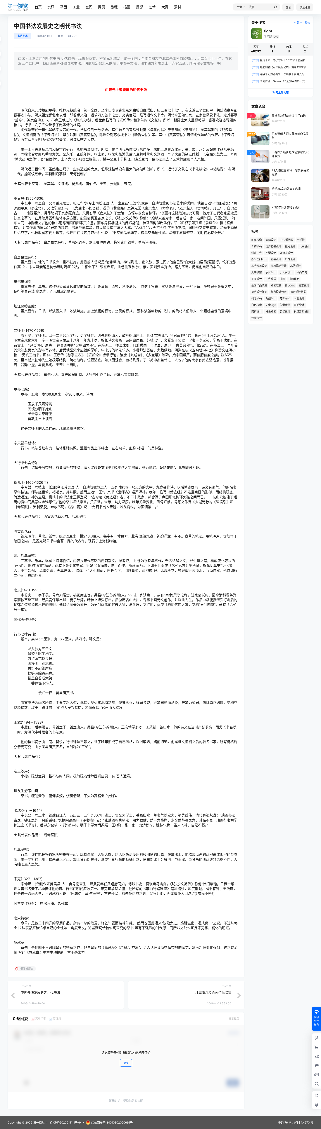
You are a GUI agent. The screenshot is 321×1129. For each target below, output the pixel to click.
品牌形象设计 (259, 265)
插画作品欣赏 (259, 285)
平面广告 (302, 272)
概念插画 (256, 298)
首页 (38, 7)
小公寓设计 (286, 272)
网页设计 (256, 311)
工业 (76, 7)
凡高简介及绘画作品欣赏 (213, 992)
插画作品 (294, 279)
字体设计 (271, 272)
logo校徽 (256, 239)
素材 (177, 7)
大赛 (164, 7)
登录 (288, 7)
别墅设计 (271, 253)
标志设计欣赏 (298, 291)
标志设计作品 (259, 291)
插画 (126, 7)
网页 (101, 7)
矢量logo (271, 305)
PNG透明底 (286, 239)
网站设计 (299, 305)
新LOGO (290, 285)
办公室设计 (286, 253)
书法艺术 (22, 36)
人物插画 (256, 246)
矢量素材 (285, 305)
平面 (63, 7)
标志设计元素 (278, 291)
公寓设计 (304, 246)
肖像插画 (271, 311)
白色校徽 (256, 305)
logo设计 (271, 239)
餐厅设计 (256, 318)
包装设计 (276, 259)
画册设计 (299, 298)
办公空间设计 (259, 259)
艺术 (152, 7)
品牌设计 (295, 265)
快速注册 (305, 7)
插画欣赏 (276, 285)
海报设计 (271, 298)
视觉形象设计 (302, 311)
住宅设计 (290, 246)
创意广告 (256, 253)
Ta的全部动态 (281, 92)
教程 (114, 7)
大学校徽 (256, 272)
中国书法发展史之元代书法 (40, 992)
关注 (299, 22)
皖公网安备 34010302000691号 (112, 1122)
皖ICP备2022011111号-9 (65, 1122)
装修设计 (285, 311)
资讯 (50, 7)
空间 (88, 7)
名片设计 (290, 259)
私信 (307, 22)
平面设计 (256, 279)
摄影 (139, 7)
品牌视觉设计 (278, 265)
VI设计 (301, 239)
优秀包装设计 (273, 246)
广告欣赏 (271, 279)
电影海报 (285, 298)
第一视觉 (38, 1122)
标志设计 (304, 285)
